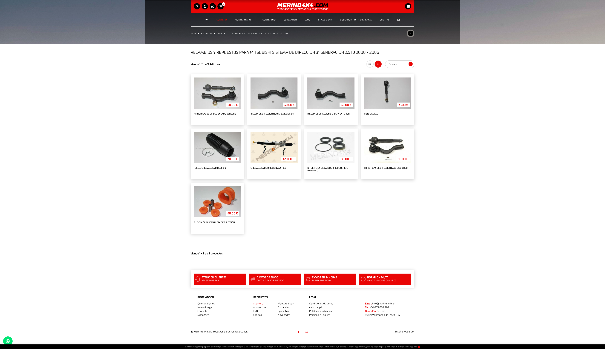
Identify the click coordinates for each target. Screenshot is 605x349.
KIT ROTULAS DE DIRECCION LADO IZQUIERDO (386, 168)
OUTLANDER (290, 20)
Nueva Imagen (205, 307)
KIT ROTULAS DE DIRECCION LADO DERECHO (215, 114)
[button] (197, 6)
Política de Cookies (319, 315)
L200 (307, 20)
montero (258, 303)
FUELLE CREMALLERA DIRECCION (210, 168)
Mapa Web (203, 315)
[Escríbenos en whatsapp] (213, 6)
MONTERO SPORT (244, 20)
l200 (256, 311)
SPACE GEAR (325, 20)
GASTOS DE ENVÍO (267, 277)
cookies (413, 347)
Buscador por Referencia (356, 20)
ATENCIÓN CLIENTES (214, 277)
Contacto (202, 311)
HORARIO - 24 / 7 (377, 277)
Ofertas (384, 20)
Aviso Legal (315, 307)
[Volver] (410, 33)
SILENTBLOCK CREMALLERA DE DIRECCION (214, 222)
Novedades (284, 315)
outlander (283, 307)
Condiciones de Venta (321, 303)
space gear (284, 311)
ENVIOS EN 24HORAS (324, 277)
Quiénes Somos (206, 303)
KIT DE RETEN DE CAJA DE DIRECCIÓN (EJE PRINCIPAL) (327, 169)
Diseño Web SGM (404, 331)
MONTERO (221, 20)
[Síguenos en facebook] (298, 332)
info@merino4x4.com (384, 303)
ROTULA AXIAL (371, 114)
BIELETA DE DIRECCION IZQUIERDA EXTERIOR (272, 114)
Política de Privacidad (321, 311)
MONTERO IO (269, 20)
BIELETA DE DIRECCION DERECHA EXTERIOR (328, 114)
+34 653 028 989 (379, 307)
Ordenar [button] (393, 64)
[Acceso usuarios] (205, 6)
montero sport (286, 303)
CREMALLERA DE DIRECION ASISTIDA (268, 168)
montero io (259, 307)
